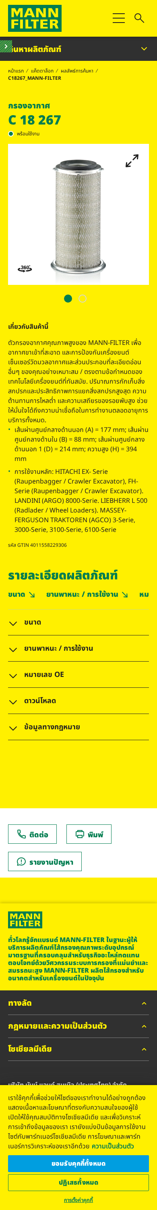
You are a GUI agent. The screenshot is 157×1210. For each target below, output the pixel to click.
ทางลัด (20, 1003)
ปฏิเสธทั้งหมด (79, 1182)
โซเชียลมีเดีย (30, 1049)
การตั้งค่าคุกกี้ (78, 1200)
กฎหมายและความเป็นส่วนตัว (57, 1026)
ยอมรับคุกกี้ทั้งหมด (78, 1163)
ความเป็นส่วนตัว (113, 1146)
